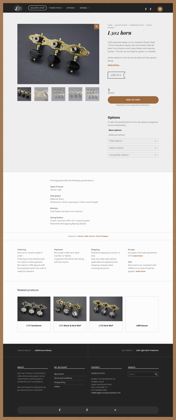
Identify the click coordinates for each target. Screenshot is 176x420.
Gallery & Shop (37, 8)
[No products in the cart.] (160, 9)
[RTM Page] (150, 9)
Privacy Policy (59, 382)
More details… (114, 65)
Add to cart (133, 99)
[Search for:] (143, 374)
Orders (57, 386)
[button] (96, 26)
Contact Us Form (98, 373)
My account (59, 374)
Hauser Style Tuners (86, 236)
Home (110, 25)
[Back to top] (115, 410)
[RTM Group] (146, 9)
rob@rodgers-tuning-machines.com (106, 393)
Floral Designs (102, 236)
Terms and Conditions (63, 378)
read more (138, 255)
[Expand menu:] (62, 7)
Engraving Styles (137, 25)
